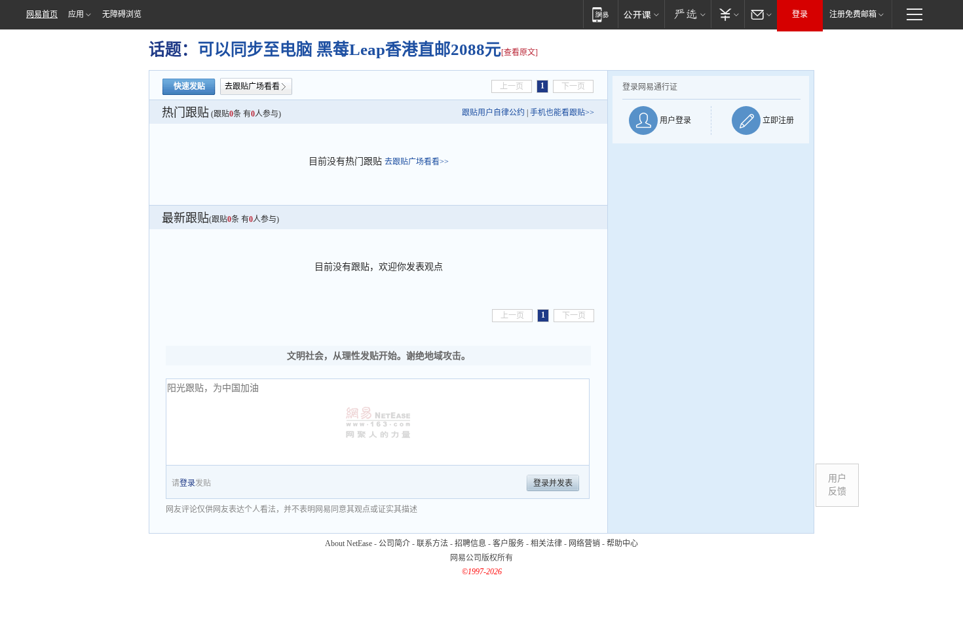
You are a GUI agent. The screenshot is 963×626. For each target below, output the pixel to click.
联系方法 (432, 543)
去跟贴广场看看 (252, 86)
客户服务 (508, 543)
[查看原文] (519, 52)
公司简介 (394, 543)
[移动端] (600, 14)
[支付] (727, 14)
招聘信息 (470, 543)
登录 (800, 14)
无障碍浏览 (122, 14)
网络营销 (584, 543)
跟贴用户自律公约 (493, 112)
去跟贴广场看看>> (417, 161)
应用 (76, 14)
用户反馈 (837, 484)
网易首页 (42, 14)
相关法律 (546, 543)
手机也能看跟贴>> (562, 112)
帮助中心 (622, 543)
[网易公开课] (641, 14)
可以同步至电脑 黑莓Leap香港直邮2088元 (349, 49)
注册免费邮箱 (853, 14)
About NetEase (348, 543)
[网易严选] (687, 14)
